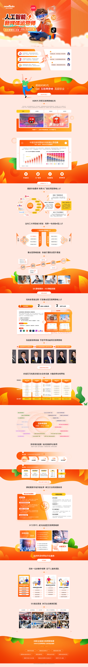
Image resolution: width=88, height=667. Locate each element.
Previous (17, 631)
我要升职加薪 (30, 650)
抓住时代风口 (44, 94)
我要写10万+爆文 (60, 658)
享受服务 (44, 560)
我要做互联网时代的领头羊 (44, 658)
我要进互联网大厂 (43, 650)
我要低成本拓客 (50, 654)
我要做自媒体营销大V (26, 654)
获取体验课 (44, 293)
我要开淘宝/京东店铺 (29, 658)
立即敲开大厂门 (44, 183)
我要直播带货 (39, 654)
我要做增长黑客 (57, 650)
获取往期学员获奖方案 (44, 482)
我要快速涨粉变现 (63, 654)
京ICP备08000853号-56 (51, 663)
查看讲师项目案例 (44, 367)
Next (70, 631)
